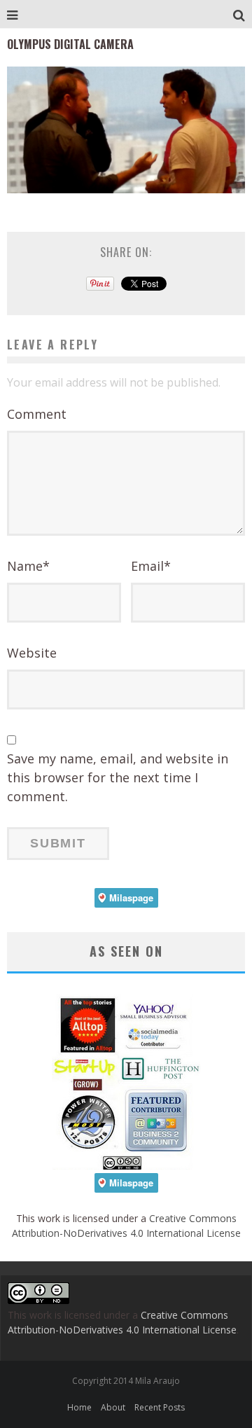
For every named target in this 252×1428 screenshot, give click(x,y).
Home (79, 1407)
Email (151, 565)
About (113, 1407)
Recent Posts (159, 1407)
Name (28, 565)
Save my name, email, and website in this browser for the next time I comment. (117, 777)
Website (32, 652)
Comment (36, 413)
